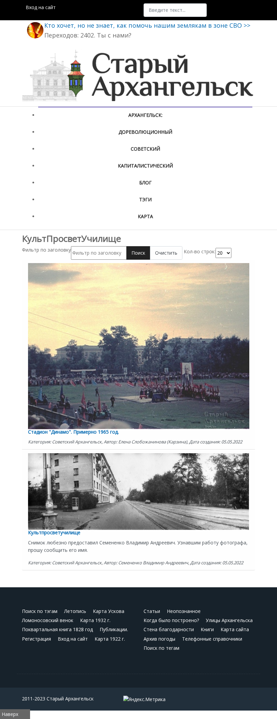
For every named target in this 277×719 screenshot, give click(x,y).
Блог (145, 182)
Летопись (75, 611)
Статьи (152, 611)
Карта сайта (235, 629)
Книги (207, 629)
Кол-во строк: (200, 251)
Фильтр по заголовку (46, 250)
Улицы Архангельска (229, 620)
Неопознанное (184, 611)
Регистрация (36, 639)
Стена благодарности (169, 629)
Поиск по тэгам (39, 611)
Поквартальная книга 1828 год (57, 629)
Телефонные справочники (212, 639)
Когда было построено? (171, 620)
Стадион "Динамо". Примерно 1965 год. (73, 432)
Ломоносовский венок (47, 620)
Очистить (166, 253)
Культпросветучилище (54, 532)
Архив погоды (159, 639)
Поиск (138, 253)
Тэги (145, 199)
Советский (145, 149)
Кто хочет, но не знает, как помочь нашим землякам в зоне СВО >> (147, 25)
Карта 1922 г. (110, 639)
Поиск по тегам (161, 648)
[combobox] (175, 10)
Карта (145, 216)
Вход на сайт (41, 7)
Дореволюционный (145, 132)
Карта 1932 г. (95, 620)
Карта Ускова (108, 611)
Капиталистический (145, 165)
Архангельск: (145, 115)
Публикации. (114, 629)
